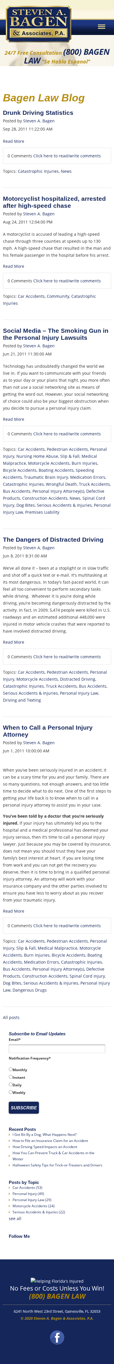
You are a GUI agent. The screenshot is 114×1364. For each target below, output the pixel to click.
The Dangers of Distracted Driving (53, 539)
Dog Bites (25, 505)
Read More (13, 141)
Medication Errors (87, 477)
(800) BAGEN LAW (57, 1296)
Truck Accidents (94, 484)
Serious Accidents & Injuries (64, 505)
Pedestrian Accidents (67, 449)
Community (58, 296)
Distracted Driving (77, 679)
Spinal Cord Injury (87, 976)
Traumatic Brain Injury (46, 477)
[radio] (57, 1069)
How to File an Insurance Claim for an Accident (50, 1140)
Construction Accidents (45, 498)
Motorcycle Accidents (49, 463)
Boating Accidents (56, 470)
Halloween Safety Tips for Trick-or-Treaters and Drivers (57, 1165)
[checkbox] (57, 1081)
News (66, 171)
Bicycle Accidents (20, 470)
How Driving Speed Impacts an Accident (45, 1146)
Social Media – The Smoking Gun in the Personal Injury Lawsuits (55, 334)
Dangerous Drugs (30, 990)
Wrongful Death (61, 484)
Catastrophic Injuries (38, 171)
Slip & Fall (70, 456)
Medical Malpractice (57, 948)
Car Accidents (31, 296)
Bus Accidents (16, 491)
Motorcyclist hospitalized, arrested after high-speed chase (54, 202)
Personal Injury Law (79, 693)
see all (15, 1218)
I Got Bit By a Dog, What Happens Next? (45, 1134)
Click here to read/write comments (67, 156)
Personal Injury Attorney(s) (58, 491)
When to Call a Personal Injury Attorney (48, 731)
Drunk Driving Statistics (38, 112)
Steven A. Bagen (39, 121)
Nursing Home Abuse (37, 456)
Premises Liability (42, 512)
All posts (11, 1017)
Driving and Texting (22, 700)
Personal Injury (28, 1193)
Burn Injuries (84, 463)
